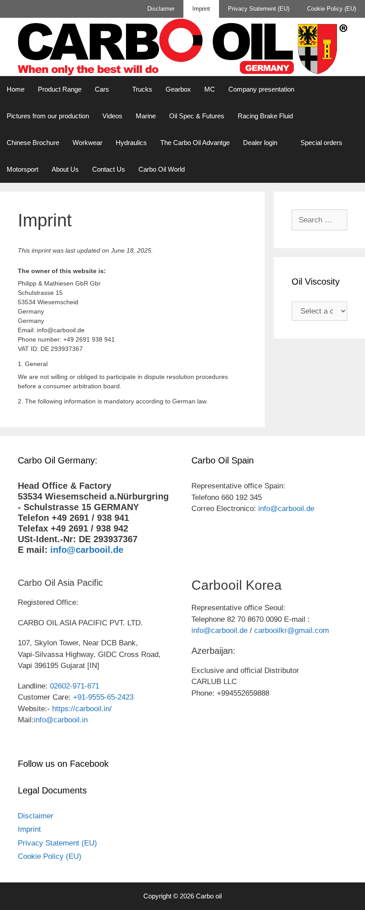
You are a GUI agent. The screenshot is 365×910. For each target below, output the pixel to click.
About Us (65, 169)
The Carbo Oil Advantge (195, 142)
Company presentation (261, 89)
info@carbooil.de (86, 550)
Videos (112, 116)
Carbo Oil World (161, 169)
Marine (146, 116)
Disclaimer (160, 8)
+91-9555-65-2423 (103, 697)
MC (209, 89)
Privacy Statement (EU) (258, 8)
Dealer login (260, 142)
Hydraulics (131, 142)
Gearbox (178, 89)
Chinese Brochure (33, 142)
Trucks (142, 89)
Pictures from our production (48, 116)
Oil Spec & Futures (196, 116)
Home (15, 89)
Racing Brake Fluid (265, 116)
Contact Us (108, 169)
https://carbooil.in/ (82, 709)
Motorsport (22, 169)
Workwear (87, 142)
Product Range (59, 89)
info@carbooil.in (61, 720)
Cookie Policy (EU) (331, 8)
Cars (102, 89)
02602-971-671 (74, 686)
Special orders (321, 142)
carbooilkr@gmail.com (291, 630)
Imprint (201, 8)
